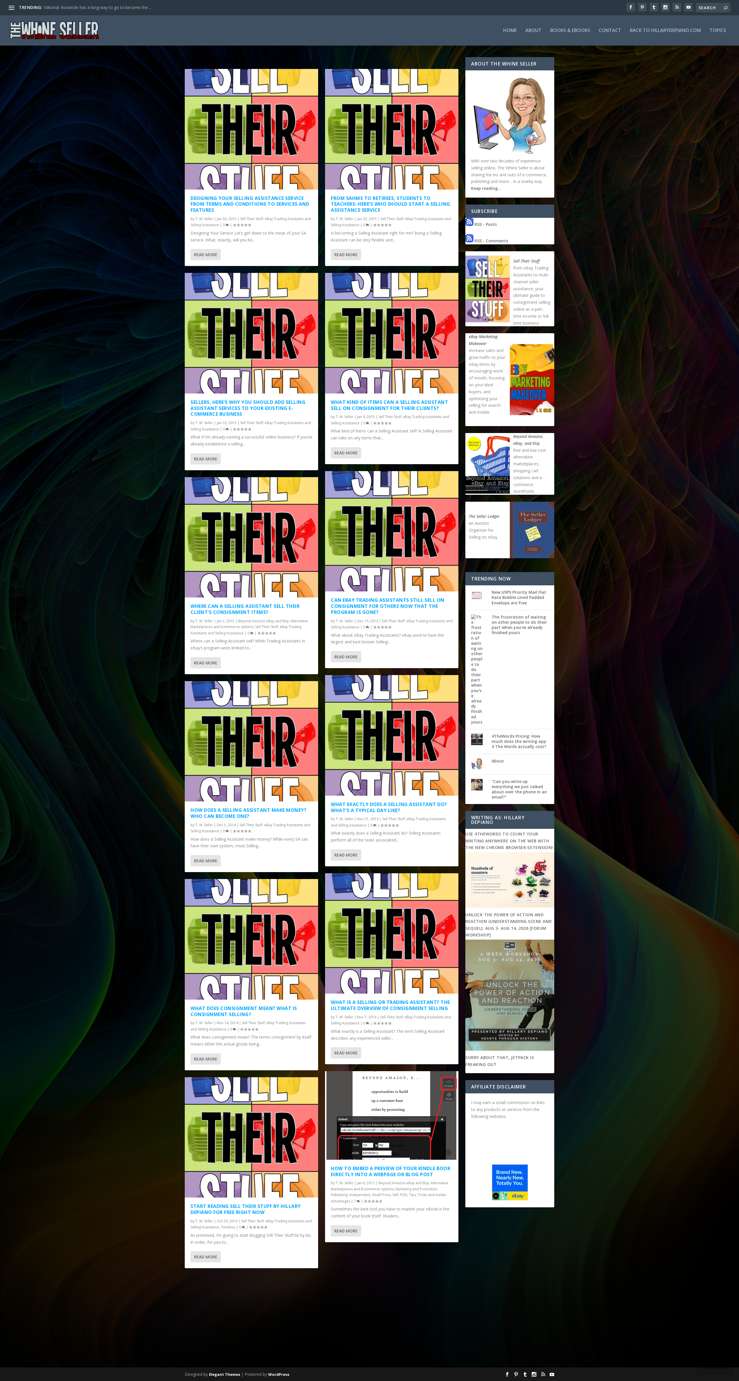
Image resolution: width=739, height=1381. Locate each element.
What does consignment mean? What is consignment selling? (244, 1011)
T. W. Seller (204, 218)
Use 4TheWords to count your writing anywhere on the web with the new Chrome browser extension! (509, 840)
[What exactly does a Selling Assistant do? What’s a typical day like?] (391, 735)
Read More (205, 254)
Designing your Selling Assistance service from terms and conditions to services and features (250, 204)
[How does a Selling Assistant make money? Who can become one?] (251, 741)
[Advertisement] (369, 1322)
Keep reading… (486, 188)
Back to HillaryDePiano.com (665, 30)
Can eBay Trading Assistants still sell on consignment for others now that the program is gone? (388, 606)
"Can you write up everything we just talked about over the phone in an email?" (519, 789)
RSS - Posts (485, 224)
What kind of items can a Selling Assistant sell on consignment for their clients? (389, 405)
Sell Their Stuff (526, 261)
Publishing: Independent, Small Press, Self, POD (369, 1194)
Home (510, 30)
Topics (718, 30)
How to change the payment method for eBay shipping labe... (101, 7)
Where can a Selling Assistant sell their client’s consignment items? (245, 609)
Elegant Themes (224, 1374)
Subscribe (714, 1367)
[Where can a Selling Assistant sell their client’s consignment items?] (251, 537)
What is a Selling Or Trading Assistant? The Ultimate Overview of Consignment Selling (390, 1005)
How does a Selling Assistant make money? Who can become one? (248, 813)
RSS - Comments (490, 240)
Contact (610, 30)
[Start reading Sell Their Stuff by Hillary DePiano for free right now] (251, 1137)
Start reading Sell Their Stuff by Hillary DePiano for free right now (246, 1209)
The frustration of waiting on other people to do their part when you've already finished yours (519, 625)
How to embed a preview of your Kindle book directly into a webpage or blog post (390, 1171)
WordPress (278, 1374)
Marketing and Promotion (416, 1189)
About (533, 30)
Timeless (228, 1227)
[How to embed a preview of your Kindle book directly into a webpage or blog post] (391, 1115)
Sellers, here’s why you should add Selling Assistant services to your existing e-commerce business (248, 408)
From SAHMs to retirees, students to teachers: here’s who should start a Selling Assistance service (390, 204)
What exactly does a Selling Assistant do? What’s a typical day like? (389, 807)
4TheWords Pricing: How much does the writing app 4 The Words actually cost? (519, 741)
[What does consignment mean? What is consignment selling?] (251, 939)
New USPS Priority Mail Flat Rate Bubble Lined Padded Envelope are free (519, 597)
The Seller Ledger (484, 516)
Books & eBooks (570, 30)
